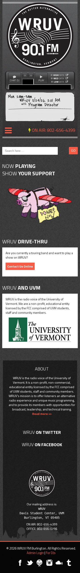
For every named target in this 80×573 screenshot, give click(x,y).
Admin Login (35, 552)
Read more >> (42, 413)
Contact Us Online (20, 266)
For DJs (51, 552)
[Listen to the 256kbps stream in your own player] (67, 75)
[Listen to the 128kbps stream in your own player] (67, 78)
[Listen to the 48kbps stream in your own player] (67, 82)
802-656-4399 (61, 130)
